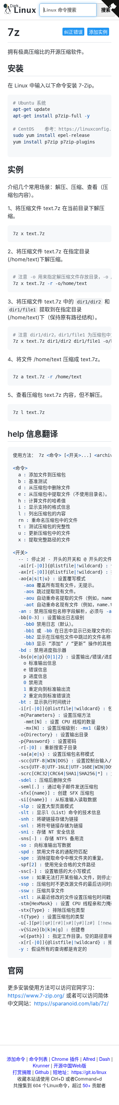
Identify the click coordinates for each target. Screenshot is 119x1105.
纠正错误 (73, 31)
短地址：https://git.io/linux (79, 1072)
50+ (87, 1085)
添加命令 (16, 1059)
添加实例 (98, 31)
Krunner (41, 1065)
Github (42, 1072)
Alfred (89, 1059)
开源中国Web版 (70, 1065)
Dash (104, 1059)
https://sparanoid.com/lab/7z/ (71, 1003)
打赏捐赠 (22, 1072)
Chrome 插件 (65, 1059)
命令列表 (38, 1059)
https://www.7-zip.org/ (36, 995)
